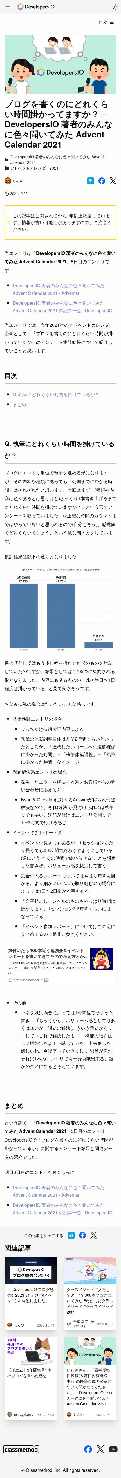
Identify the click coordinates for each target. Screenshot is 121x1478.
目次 (102, 22)
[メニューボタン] (8, 7)
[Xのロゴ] (100, 1449)
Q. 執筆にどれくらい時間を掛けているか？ (56, 394)
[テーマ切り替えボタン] (115, 6)
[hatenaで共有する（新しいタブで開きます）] (90, 180)
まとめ (19, 404)
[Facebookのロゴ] (88, 1449)
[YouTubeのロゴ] (113, 1449)
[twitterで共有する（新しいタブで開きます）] (113, 180)
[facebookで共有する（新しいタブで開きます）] (101, 180)
